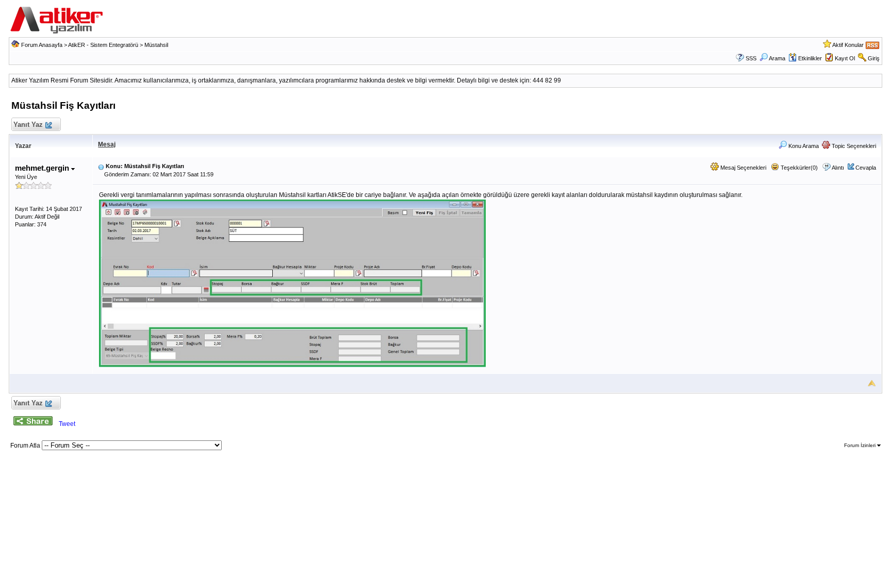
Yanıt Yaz (28, 124)
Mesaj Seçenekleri (742, 167)
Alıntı (838, 167)
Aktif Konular (848, 45)
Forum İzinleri (860, 445)
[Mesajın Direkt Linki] (101, 166)
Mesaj (107, 144)
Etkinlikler (810, 58)
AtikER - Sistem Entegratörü (103, 45)
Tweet (67, 423)
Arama (777, 58)
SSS (751, 58)
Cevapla (865, 167)
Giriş (874, 58)
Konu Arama (803, 146)
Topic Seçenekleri (853, 146)
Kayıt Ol (845, 58)
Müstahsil (156, 45)
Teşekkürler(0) (798, 167)
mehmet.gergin (43, 167)
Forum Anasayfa (41, 45)
